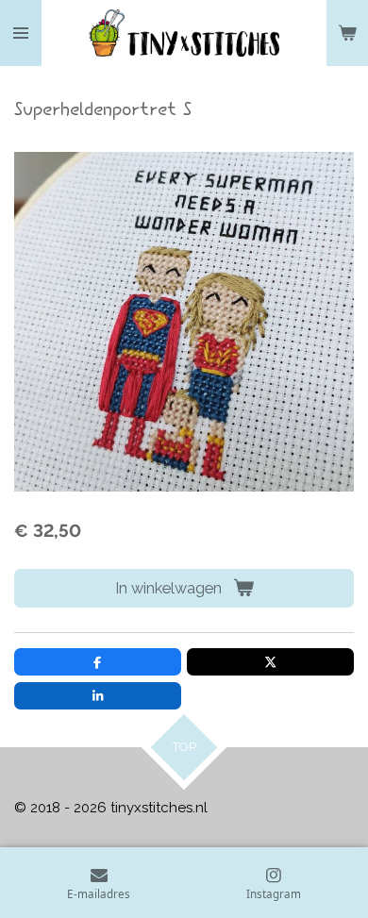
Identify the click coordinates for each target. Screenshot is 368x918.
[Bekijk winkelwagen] (347, 33)
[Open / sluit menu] (21, 33)
